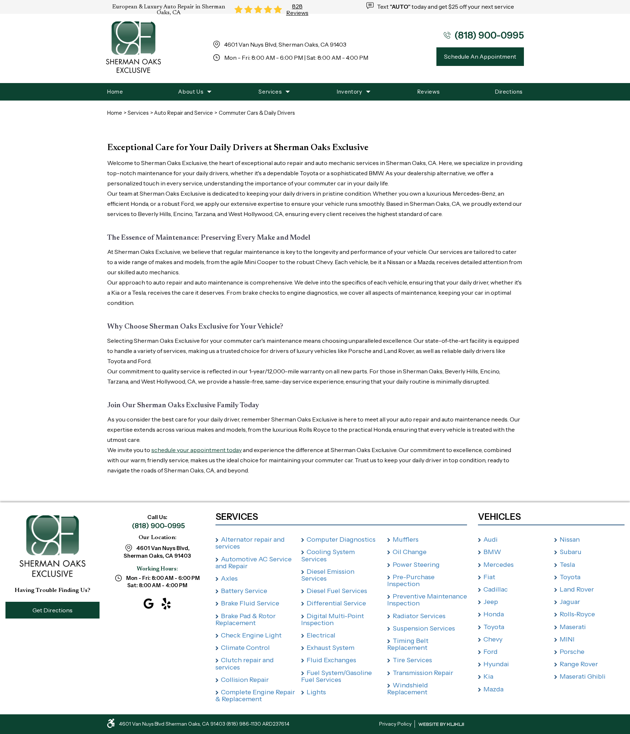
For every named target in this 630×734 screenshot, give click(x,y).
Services (270, 91)
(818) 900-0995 (158, 525)
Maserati (573, 627)
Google (148, 603)
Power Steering (416, 565)
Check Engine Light (251, 635)
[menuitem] (115, 92)
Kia (488, 676)
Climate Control (245, 648)
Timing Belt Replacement (407, 644)
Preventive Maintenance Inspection (427, 599)
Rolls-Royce (577, 614)
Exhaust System (330, 648)
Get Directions (52, 610)
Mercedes (498, 565)
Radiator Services (419, 616)
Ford (490, 652)
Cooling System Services (328, 555)
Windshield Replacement (407, 688)
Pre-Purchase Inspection (411, 580)
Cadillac (495, 589)
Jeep (490, 602)
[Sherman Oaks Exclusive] (133, 48)
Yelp (166, 603)
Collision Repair (245, 680)
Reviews (428, 91)
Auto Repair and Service (183, 113)
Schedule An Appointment (480, 56)
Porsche (572, 652)
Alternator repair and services (250, 542)
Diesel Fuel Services (337, 591)
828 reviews (297, 9)
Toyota (493, 627)
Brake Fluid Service (250, 603)
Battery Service (244, 591)
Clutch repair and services (244, 663)
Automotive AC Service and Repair (253, 562)
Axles (229, 578)
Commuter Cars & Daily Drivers (257, 113)
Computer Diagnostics (341, 539)
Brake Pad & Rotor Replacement (245, 619)
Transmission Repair (423, 673)
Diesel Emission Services (327, 575)
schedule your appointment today (196, 450)
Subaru (571, 552)
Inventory (349, 91)
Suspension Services (424, 628)
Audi (490, 539)
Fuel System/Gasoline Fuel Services (336, 676)
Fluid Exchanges (331, 660)
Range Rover (579, 664)
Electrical (321, 635)
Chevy (492, 639)
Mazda (493, 689)
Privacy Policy (395, 724)
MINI (567, 639)
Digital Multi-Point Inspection (332, 619)
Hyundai (496, 664)
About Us (190, 91)
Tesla (567, 565)
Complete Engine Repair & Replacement (255, 695)
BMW (492, 552)
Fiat (489, 577)
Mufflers (406, 539)
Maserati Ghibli (583, 676)
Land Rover (577, 589)
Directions (509, 91)
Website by (441, 724)
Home (115, 91)
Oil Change (410, 552)
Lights (316, 692)
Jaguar (570, 602)
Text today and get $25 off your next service (445, 6)
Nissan (570, 539)
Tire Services (412, 660)
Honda (493, 614)
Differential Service (336, 603)
